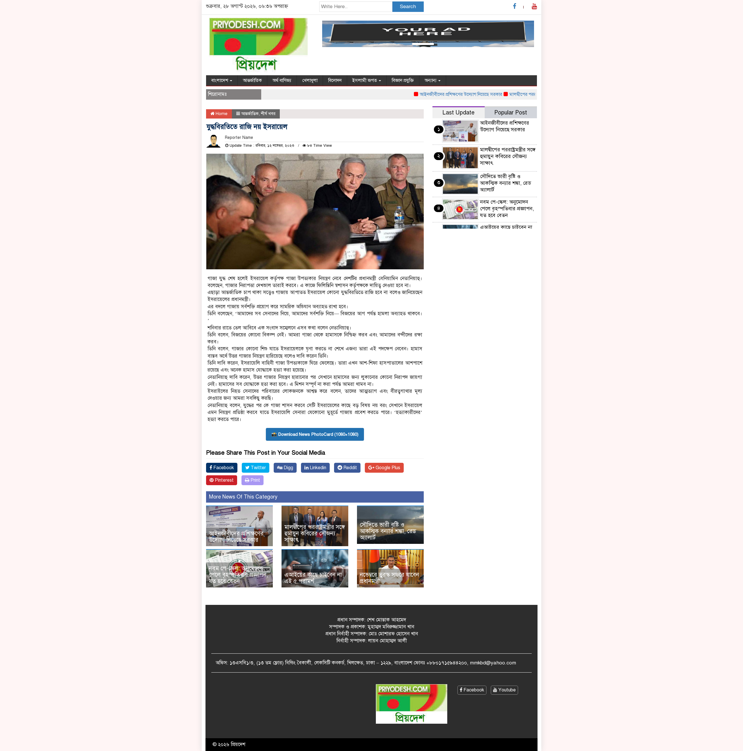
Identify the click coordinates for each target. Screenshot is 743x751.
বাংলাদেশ (220, 80)
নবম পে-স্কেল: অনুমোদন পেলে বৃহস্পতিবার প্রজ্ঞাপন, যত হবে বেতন (238, 575)
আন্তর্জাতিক (252, 80)
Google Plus (387, 468)
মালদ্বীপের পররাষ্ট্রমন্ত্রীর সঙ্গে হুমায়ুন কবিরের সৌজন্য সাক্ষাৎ (314, 534)
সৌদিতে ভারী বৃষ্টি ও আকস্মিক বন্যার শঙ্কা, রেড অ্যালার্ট (388, 531)
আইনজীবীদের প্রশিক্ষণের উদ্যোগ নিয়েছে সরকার (443, 94)
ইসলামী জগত (365, 80)
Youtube (506, 690)
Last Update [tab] (458, 112)
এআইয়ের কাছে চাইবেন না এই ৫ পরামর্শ (313, 578)
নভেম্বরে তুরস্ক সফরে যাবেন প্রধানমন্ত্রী (389, 578)
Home (221, 113)
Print (254, 480)
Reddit (349, 468)
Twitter (258, 468)
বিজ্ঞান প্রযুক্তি (403, 80)
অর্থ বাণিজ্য (282, 80)
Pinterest (224, 480)
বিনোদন (335, 80)
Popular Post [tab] (510, 112)
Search (408, 6)
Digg (287, 468)
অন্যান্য (431, 80)
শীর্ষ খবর (268, 113)
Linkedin (317, 468)
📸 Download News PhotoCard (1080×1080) (314, 434)
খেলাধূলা (310, 80)
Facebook (223, 468)
